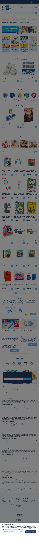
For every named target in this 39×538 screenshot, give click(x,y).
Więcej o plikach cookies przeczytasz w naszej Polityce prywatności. (12, 529)
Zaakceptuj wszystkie (30, 531)
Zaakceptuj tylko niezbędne (9, 531)
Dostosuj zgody (21, 531)
